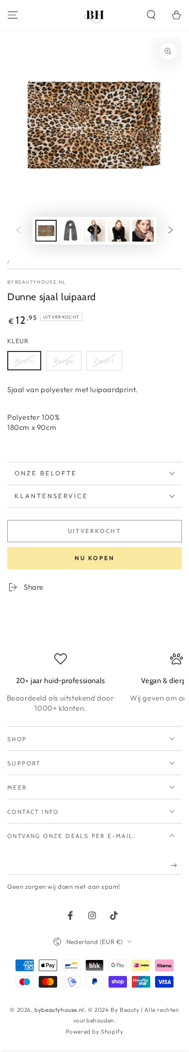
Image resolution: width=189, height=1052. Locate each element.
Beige (64, 360)
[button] (151, 15)
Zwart (104, 360)
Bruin (24, 360)
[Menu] (12, 15)
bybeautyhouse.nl (36, 282)
